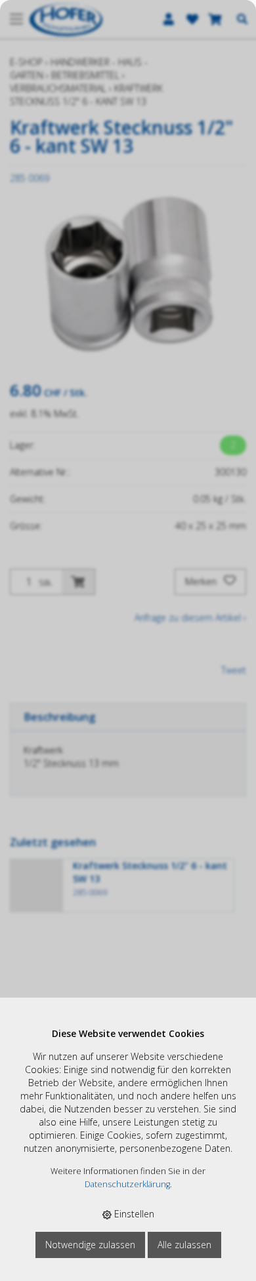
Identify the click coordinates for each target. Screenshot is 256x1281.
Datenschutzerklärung (127, 1184)
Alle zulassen (184, 1244)
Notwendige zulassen (90, 1244)
